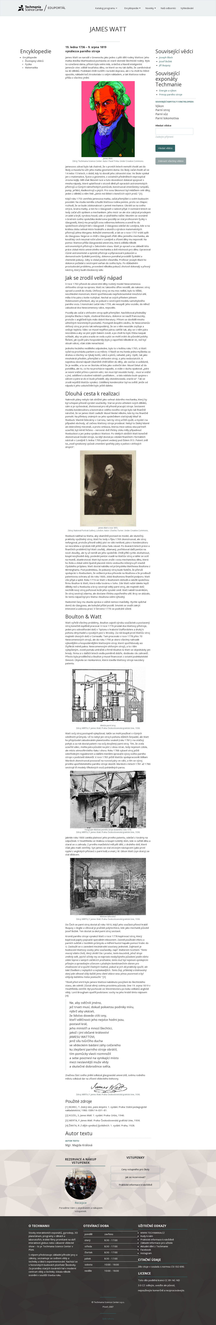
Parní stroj (162, 110)
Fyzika (28, 64)
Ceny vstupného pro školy (135, 1169)
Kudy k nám (146, 1236)
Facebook (145, 1249)
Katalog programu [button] (105, 8)
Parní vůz (161, 114)
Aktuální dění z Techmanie (154, 1246)
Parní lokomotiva (167, 118)
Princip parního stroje (170, 94)
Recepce (81, 1203)
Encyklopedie (131, 8)
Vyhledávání (187, 8)
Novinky (149, 8)
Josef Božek (165, 61)
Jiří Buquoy (164, 65)
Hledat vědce (163, 125)
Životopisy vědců (34, 60)
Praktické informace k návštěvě (135, 1184)
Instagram (146, 1253)
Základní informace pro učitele (156, 1242)
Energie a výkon (167, 90)
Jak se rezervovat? (135, 1177)
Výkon (159, 106)
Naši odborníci (168, 8)
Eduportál (56, 8)
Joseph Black (166, 57)
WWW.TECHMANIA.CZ (152, 1232)
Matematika (31, 67)
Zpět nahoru (108, 1318)
